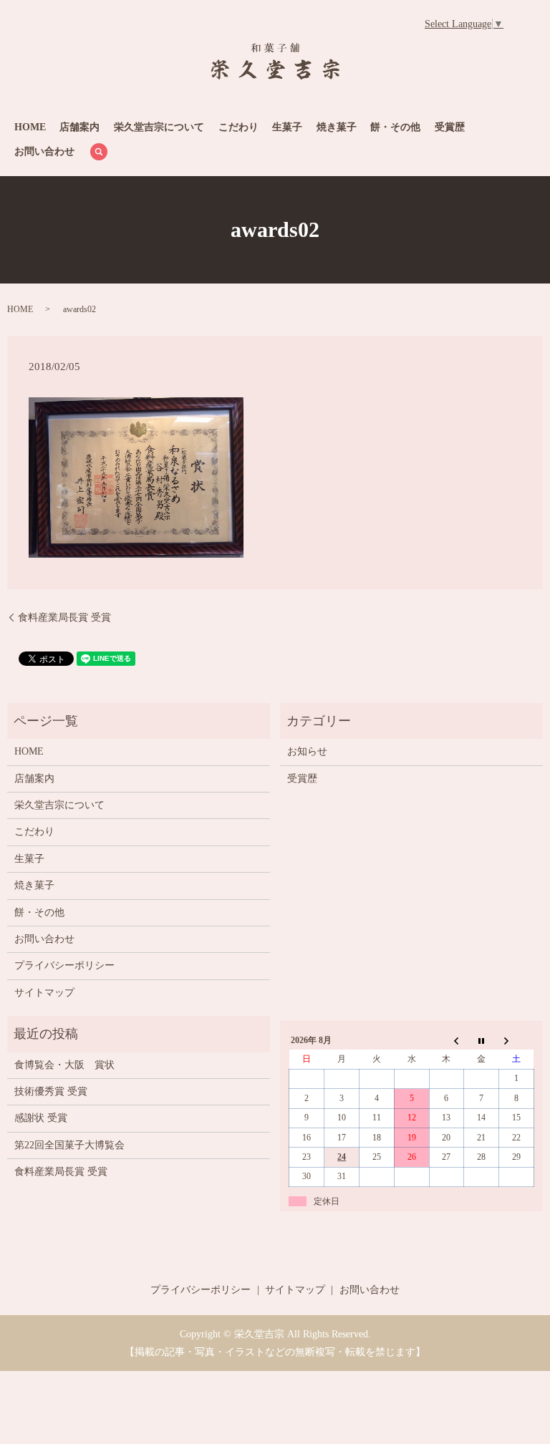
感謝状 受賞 (40, 1118)
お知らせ (307, 751)
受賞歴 (450, 127)
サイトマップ (44, 992)
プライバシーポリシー (64, 965)
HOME (30, 127)
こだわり (238, 127)
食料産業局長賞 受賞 (64, 617)
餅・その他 (395, 127)
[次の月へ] (516, 1040)
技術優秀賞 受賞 (50, 1091)
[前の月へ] (446, 1040)
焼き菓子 (337, 127)
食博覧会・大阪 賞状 (64, 1065)
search (99, 152)
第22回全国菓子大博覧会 (69, 1145)
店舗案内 (79, 127)
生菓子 (287, 127)
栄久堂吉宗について (159, 127)
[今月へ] (481, 1040)
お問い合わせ (44, 151)
